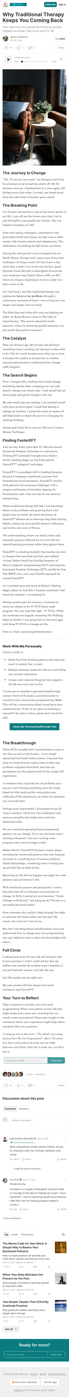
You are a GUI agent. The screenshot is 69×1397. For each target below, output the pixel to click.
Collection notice (57, 1374)
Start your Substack (26, 1382)
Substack (18, 1390)
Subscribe (50, 4)
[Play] (8, 59)
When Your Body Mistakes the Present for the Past (23, 1276)
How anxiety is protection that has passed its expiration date (26, 1284)
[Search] (63, 1234)
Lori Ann (14, 1179)
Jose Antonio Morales (21, 1138)
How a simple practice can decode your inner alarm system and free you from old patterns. (26, 1257)
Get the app (50, 1382)
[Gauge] (61, 59)
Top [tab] (6, 1234)
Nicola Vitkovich (18, 37)
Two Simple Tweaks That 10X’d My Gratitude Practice (26, 1303)
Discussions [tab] (27, 1234)
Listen (62, 38)
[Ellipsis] (64, 1138)
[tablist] (16, 1109)
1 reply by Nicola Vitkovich (27, 1168)
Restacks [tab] (23, 1108)
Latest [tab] (14, 1234)
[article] (34, 1255)
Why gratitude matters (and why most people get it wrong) (24, 1311)
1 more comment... (12, 1218)
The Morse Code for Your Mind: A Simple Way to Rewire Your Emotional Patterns (25, 1247)
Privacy (34, 1374)
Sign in (62, 4)
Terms (43, 1374)
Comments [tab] (10, 1108)
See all (9, 1329)
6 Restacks (40, 1074)
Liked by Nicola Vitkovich (23, 1142)
